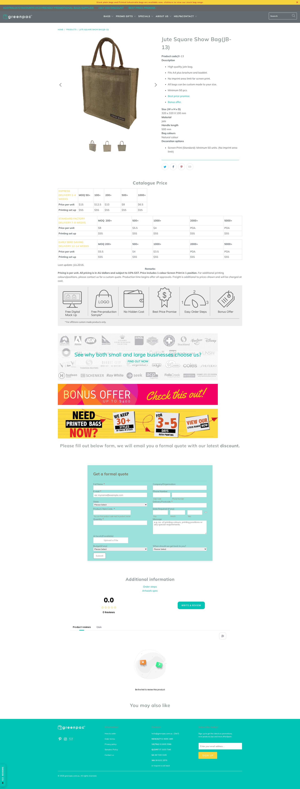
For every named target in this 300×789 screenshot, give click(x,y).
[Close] (96, 364)
